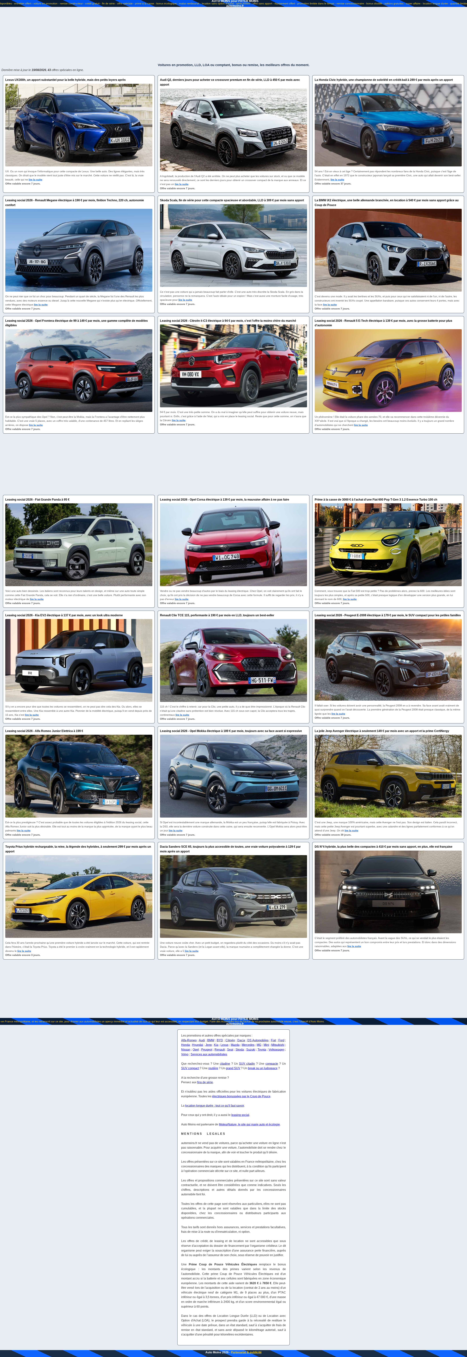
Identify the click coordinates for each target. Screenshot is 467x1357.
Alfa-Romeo (189, 1040)
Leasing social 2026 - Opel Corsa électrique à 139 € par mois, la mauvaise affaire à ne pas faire (224, 499)
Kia (216, 1044)
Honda (185, 1044)
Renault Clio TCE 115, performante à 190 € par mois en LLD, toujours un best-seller (217, 615)
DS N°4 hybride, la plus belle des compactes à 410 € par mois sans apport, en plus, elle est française (383, 846)
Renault (220, 1049)
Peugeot (206, 1049)
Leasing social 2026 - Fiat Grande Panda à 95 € (37, 499)
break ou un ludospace (262, 1068)
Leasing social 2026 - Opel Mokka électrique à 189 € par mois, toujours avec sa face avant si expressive (231, 731)
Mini (266, 1044)
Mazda (235, 1044)
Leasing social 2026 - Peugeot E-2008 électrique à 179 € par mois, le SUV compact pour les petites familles (388, 615)
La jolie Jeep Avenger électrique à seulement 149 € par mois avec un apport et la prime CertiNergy (382, 731)
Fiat (273, 1040)
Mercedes (248, 1044)
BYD (220, 1040)
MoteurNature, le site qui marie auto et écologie (249, 1124)
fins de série (205, 1082)
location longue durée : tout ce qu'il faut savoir (214, 1105)
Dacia (241, 1040)
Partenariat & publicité (246, 1352)
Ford (281, 1040)
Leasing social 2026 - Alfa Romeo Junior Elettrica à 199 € (44, 731)
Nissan (185, 1049)
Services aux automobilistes (209, 1054)
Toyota (262, 1049)
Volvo (184, 1054)
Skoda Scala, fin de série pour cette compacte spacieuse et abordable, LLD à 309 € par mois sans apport (232, 200)
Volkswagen (276, 1049)
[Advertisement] (233, 34)
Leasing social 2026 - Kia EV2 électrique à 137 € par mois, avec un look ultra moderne (64, 615)
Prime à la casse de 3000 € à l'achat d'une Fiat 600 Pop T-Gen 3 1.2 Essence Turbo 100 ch (376, 499)
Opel (196, 1049)
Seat (230, 1049)
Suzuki (250, 1049)
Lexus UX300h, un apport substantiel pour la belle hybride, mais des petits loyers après (65, 79)
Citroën (230, 1040)
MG (259, 1044)
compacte (271, 1063)
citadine (225, 1063)
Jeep (208, 1044)
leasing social (240, 1114)
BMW (210, 1040)
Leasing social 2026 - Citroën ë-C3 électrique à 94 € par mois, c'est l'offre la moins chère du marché (228, 320)
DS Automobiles (258, 1040)
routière (213, 1068)
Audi (202, 1040)
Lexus (224, 1044)
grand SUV (233, 1068)
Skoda (240, 1049)
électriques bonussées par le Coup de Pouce (241, 1096)
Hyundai (197, 1044)
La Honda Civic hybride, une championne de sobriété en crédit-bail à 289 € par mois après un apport (384, 79)
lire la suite (35, 179)
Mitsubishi (277, 1044)
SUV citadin (247, 1063)
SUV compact (190, 1068)
